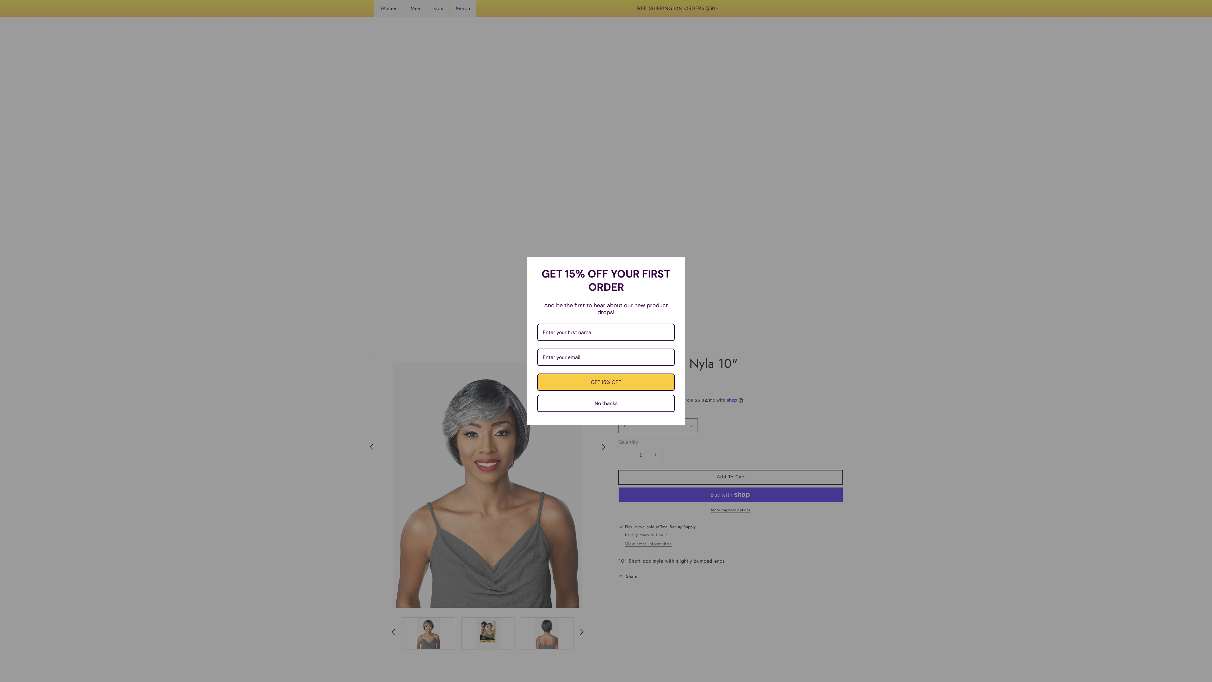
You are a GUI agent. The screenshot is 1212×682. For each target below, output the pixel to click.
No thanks (606, 403)
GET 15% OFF (606, 382)
